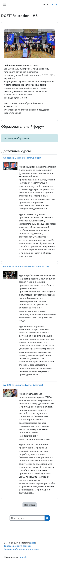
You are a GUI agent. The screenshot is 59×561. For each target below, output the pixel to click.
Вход (54, 4)
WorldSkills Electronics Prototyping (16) (22, 157)
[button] (45, 4)
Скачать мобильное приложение (21, 549)
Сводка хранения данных (17, 545)
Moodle (23, 557)
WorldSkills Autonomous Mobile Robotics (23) (26, 266)
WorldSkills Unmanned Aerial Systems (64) (24, 384)
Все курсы (29, 504)
